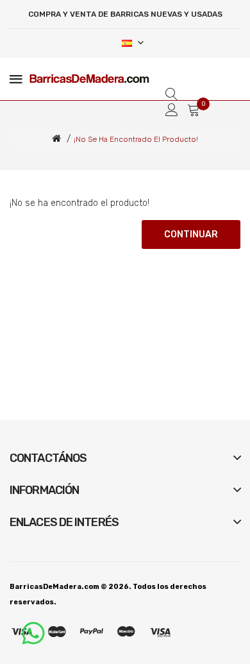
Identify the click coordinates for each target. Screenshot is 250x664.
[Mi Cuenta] (171, 109)
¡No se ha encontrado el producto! (136, 139)
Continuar (191, 234)
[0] (193, 110)
